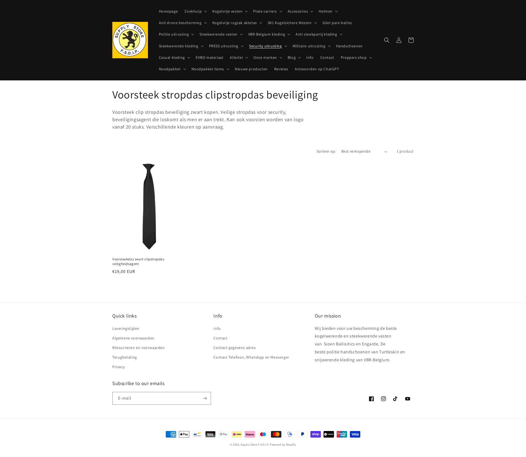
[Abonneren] (205, 398)
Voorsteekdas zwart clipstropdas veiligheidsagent (138, 261)
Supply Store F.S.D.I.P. (255, 444)
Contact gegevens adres (234, 347)
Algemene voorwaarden (133, 338)
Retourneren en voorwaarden (138, 347)
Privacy (118, 366)
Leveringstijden (125, 328)
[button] (195, 11)
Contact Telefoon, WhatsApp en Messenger (251, 357)
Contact (220, 338)
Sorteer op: (326, 151)
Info (217, 328)
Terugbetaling (124, 357)
